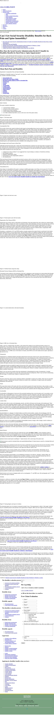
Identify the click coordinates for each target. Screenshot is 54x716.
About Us (21, 705)
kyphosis (46, 467)
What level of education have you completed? (34, 613)
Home (16, 705)
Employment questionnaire (11, 594)
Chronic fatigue (8, 671)
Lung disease (8, 685)
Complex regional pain (10, 669)
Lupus (6, 653)
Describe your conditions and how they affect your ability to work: (39, 624)
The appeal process (9, 604)
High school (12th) (32, 617)
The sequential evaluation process (12, 586)
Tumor (4, 84)
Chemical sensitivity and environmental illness (10, 641)
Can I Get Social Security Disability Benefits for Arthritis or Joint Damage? (26, 550)
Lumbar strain (6, 86)
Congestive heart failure (10, 670)
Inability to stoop (8, 650)
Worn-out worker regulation (11, 658)
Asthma (6, 666)
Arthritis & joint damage (10, 665)
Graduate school (32, 620)
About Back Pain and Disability (10, 44)
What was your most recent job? (31, 621)
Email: (25, 602)
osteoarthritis (33, 426)
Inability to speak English (10, 649)
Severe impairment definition (11, 655)
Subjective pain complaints (11, 657)
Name (25, 637)
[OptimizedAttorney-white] (27, 714)
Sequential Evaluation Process (7, 59)
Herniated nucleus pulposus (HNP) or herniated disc (15, 80)
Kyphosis (5, 91)
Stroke (6, 691)
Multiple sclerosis (9, 687)
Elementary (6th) (32, 614)
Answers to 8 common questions (12, 583)
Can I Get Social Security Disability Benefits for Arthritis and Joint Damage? (26, 176)
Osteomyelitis (6, 93)
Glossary (7, 589)
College (30, 618)
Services (37, 705)
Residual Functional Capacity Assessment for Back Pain (15, 46)
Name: (25, 599)
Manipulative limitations (10, 654)
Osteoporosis (6, 81)
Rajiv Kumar (38, 31)
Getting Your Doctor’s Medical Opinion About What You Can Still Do (18, 48)
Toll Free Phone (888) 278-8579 (27, 696)
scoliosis (42, 467)
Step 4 (2, 64)
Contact (25, 705)
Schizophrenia (8, 689)
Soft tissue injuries (9, 690)
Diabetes (7, 676)
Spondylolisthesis (7, 88)
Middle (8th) (31, 615)
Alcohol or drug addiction (10, 638)
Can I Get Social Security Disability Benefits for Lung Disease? (15, 517)
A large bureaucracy (9, 588)
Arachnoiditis (6, 85)
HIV (6, 681)
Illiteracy (7, 647)
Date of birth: (27, 610)
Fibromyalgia (8, 645)
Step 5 (7, 64)
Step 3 (48, 58)
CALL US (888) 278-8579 (7, 7)
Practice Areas (31, 705)
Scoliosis (5, 90)
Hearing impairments (9, 679)
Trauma (5, 83)
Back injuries (8, 667)
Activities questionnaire (10, 598)
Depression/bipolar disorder (11, 675)
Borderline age (8, 639)
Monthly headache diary (10, 596)
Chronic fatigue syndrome (10, 643)
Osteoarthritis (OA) (7, 78)
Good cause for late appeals (11, 605)
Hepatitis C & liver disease (11, 680)
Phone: (26, 604)
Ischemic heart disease (10, 682)
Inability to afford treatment (11, 648)
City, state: (26, 607)
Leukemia (7, 684)
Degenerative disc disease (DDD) (10, 79)
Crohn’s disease (8, 672)
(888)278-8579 (12, 0)
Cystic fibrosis (8, 674)
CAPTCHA (26, 636)
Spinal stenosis (6, 89)
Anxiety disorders (9, 663)
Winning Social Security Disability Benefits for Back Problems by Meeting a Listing (21, 45)
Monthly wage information (11, 597)
